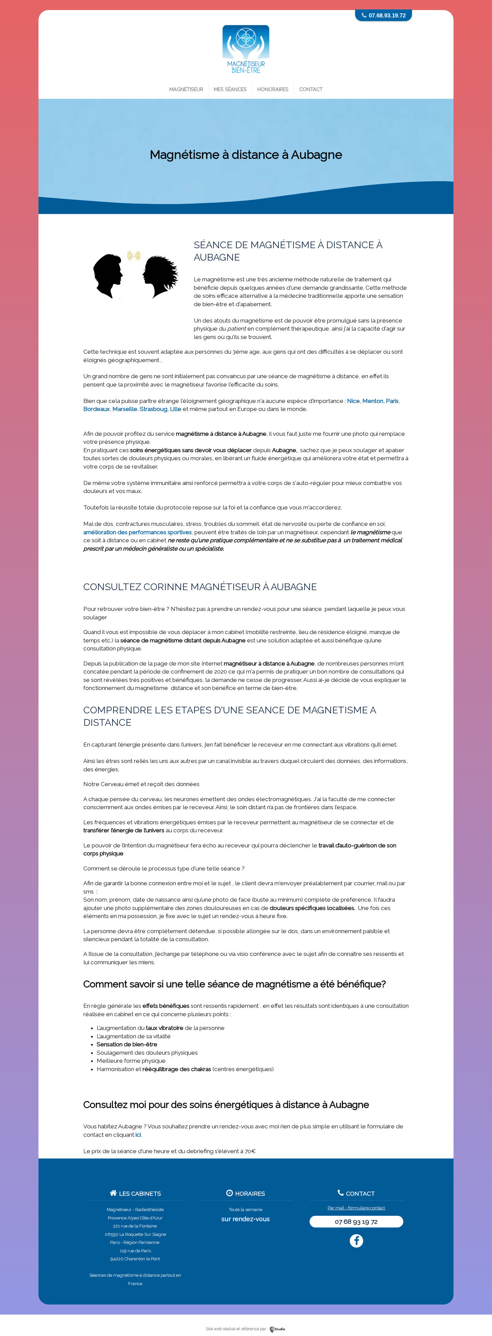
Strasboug (153, 409)
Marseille (124, 409)
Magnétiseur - (120, 1209)
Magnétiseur (186, 89)
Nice (353, 401)
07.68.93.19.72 (387, 15)
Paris (392, 401)
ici (138, 1134)
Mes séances (230, 89)
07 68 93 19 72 (356, 1221)
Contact (311, 89)
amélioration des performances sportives (137, 532)
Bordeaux (96, 409)
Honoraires (273, 89)
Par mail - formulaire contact (356, 1207)
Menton (372, 401)
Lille (175, 409)
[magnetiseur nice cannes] (246, 77)
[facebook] (356, 1241)
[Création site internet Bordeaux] (277, 1328)
